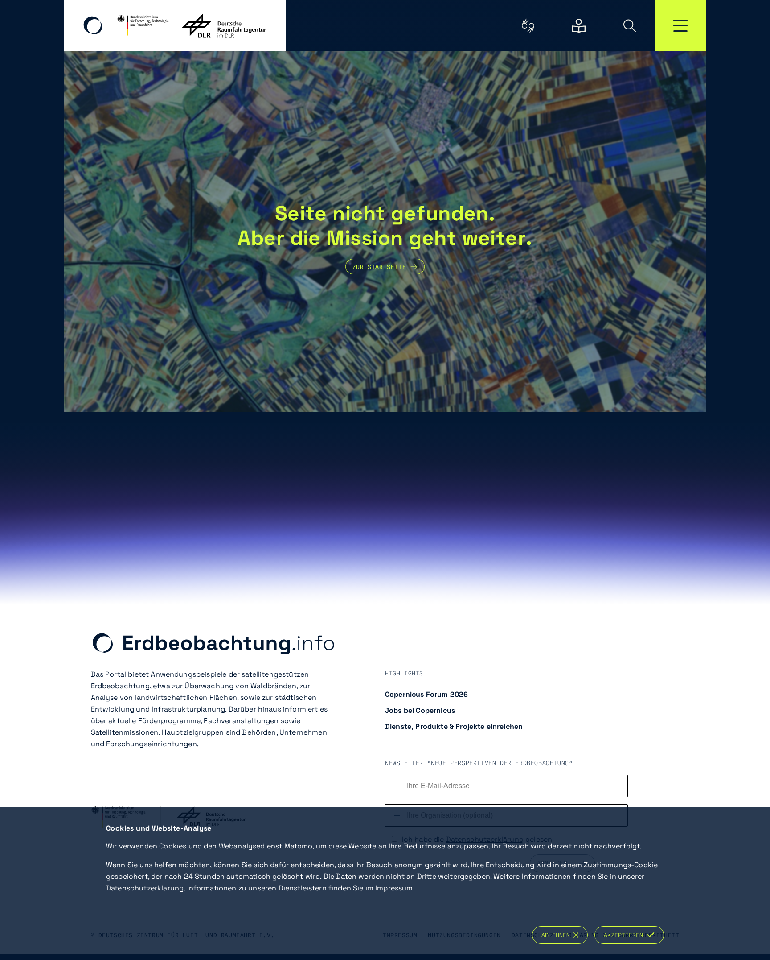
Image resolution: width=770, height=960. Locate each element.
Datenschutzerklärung (145, 888)
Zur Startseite (379, 266)
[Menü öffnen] (680, 25)
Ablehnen (557, 935)
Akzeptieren (625, 935)
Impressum (394, 888)
